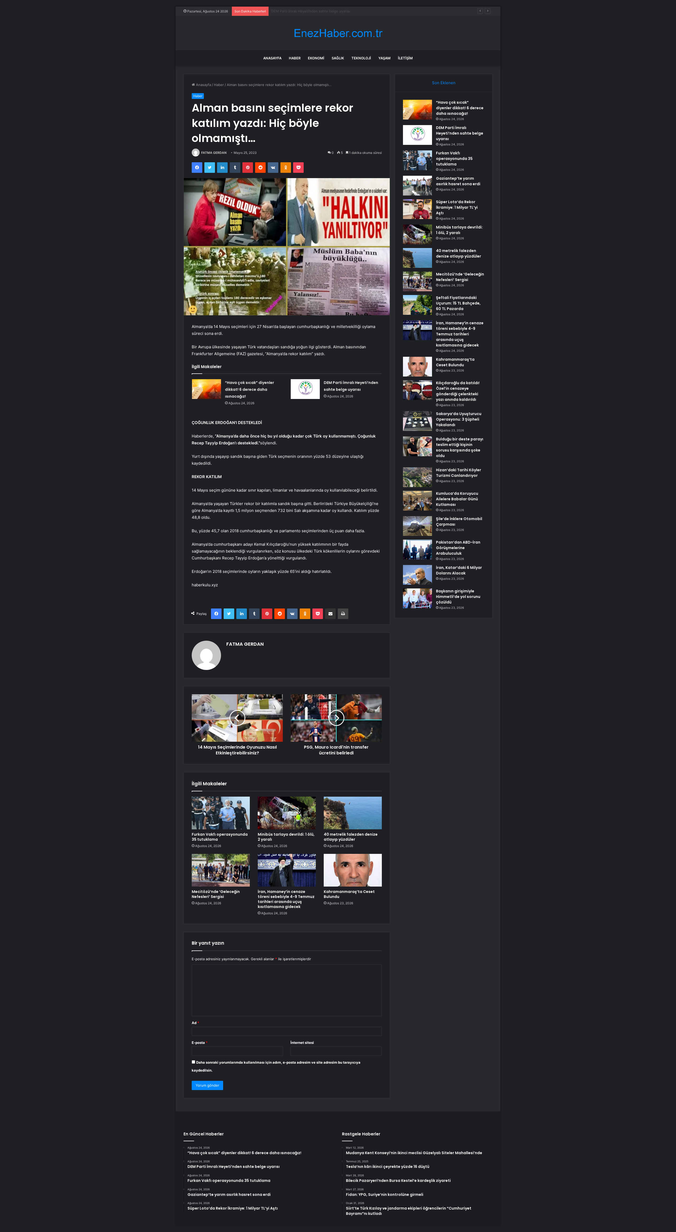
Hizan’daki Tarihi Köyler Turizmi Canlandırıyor (458, 472)
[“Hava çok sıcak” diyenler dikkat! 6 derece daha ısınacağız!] (206, 389)
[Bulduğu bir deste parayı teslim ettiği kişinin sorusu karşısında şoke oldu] (417, 446)
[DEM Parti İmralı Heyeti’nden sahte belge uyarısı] (305, 389)
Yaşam (384, 58)
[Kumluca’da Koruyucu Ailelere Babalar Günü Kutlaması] (417, 501)
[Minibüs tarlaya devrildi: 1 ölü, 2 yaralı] (287, 813)
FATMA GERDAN (214, 153)
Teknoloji (361, 58)
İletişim (405, 58)
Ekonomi (316, 58)
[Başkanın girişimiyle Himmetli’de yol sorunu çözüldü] (417, 598)
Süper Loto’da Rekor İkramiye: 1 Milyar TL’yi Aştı (457, 207)
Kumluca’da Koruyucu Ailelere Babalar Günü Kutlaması (457, 499)
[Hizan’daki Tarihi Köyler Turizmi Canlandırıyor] (417, 477)
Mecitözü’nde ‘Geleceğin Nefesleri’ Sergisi (216, 894)
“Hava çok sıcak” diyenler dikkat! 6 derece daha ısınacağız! (249, 389)
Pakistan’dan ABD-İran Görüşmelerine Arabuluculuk (458, 548)
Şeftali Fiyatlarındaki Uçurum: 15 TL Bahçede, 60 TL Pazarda (458, 303)
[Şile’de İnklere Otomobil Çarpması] (417, 526)
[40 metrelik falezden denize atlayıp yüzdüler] (353, 813)
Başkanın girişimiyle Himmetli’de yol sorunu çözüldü (458, 596)
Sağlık (338, 58)
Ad (195, 1023)
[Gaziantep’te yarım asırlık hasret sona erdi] (417, 186)
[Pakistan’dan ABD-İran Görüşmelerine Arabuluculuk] (417, 549)
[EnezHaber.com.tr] (338, 33)
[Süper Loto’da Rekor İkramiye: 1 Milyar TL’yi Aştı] (417, 209)
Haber (295, 58)
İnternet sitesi (302, 1042)
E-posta (200, 1042)
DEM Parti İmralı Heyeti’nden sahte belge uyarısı (459, 133)
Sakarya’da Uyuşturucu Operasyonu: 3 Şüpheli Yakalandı (458, 419)
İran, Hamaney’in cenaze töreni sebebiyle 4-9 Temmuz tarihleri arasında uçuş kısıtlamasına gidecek (286, 899)
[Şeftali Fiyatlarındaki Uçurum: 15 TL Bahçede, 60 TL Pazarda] (417, 305)
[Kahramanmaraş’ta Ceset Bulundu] (353, 870)
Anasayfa (272, 58)
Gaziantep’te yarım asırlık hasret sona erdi (458, 181)
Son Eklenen (444, 82)
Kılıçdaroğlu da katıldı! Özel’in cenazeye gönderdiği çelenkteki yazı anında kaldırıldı (458, 391)
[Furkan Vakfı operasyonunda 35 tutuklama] (221, 813)
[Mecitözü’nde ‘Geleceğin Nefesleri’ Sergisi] (221, 870)
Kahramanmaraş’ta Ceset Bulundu (349, 894)
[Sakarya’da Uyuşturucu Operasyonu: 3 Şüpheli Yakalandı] (417, 421)
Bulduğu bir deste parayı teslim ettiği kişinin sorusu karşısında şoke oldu (459, 447)
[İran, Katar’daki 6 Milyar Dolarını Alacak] (417, 575)
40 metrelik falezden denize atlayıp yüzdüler (351, 837)
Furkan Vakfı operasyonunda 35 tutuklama (306, 11)
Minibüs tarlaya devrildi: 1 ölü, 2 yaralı (286, 837)
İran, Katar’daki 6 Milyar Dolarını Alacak (459, 570)
